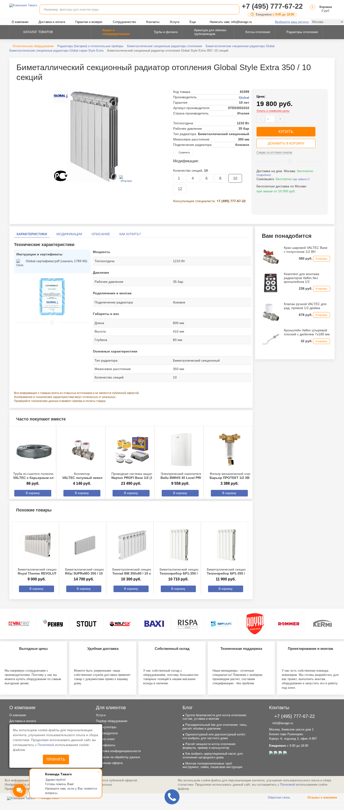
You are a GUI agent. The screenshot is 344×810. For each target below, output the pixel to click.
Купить (285, 132)
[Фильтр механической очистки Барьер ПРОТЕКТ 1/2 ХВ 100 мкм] (230, 449)
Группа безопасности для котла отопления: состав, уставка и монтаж (215, 717)
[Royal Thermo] (255, 623)
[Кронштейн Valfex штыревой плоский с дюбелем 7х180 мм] (271, 339)
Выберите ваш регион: (292, 22)
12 (180, 189)
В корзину (33, 493)
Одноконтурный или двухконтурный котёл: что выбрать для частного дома (214, 736)
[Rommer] (288, 623)
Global (244, 97)
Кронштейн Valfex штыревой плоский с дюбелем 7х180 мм (307, 332)
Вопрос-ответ (105, 739)
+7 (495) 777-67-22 (272, 6)
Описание (100, 234)
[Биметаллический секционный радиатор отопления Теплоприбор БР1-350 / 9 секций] (179, 545)
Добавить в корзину (286, 143)
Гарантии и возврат (88, 22)
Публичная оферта (109, 763)
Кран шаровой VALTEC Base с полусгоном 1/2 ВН (305, 250)
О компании (20, 22)
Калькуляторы (106, 727)
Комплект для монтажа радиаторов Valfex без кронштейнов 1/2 (301, 278)
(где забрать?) (301, 179)
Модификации (69, 234)
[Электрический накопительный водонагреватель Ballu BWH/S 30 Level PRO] (181, 449)
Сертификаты (105, 745)
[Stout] (86, 623)
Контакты (152, 22)
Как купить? (130, 234)
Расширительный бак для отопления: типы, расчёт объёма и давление (215, 726)
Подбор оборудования (111, 721)
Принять (56, 759)
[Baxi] (154, 623)
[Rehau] (52, 623)
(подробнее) (263, 175)
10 (235, 178)
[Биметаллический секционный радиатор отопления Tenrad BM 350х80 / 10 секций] (132, 545)
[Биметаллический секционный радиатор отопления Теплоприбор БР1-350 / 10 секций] (227, 545)
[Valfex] (120, 623)
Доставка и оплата (52, 22)
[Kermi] (322, 623)
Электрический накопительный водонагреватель (198, 476)
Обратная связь (278, 797)
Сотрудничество (124, 22)
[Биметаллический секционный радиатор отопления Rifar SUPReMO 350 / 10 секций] (85, 545)
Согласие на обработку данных (118, 757)
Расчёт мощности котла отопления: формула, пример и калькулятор (209, 745)
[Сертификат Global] (52, 296)
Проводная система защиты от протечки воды (146, 476)
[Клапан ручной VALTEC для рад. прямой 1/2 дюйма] (271, 313)
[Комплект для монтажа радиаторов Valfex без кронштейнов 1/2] (271, 282)
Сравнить (184, 152)
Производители (107, 733)
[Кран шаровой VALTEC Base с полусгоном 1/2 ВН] (271, 256)
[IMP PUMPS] (221, 623)
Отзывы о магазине (322, 797)
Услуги (174, 22)
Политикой (46, 745)
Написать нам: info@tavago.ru (231, 22)
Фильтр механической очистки (236, 476)
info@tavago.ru (282, 723)
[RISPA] (187, 623)
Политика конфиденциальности (118, 751)
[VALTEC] (19, 623)
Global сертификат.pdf (56, 261)
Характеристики (31, 234)
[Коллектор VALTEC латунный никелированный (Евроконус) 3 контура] (83, 449)
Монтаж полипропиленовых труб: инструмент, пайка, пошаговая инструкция (212, 765)
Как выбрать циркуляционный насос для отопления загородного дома (213, 755)
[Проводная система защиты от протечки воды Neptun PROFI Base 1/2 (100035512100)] (132, 449)
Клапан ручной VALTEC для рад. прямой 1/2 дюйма (305, 306)
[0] (311, 10)
